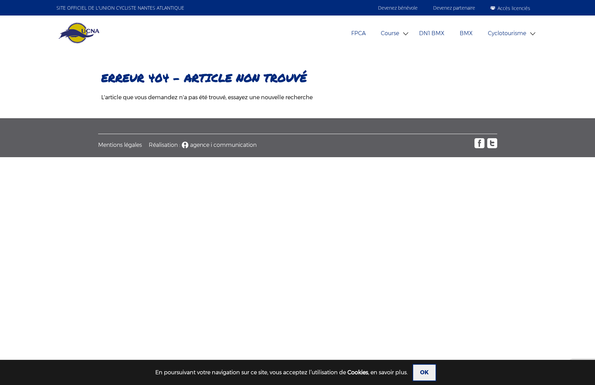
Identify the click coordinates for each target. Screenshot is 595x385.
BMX (466, 33)
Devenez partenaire (454, 7)
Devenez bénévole (398, 7)
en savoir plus (388, 372)
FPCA (358, 33)
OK (424, 372)
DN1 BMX (432, 33)
